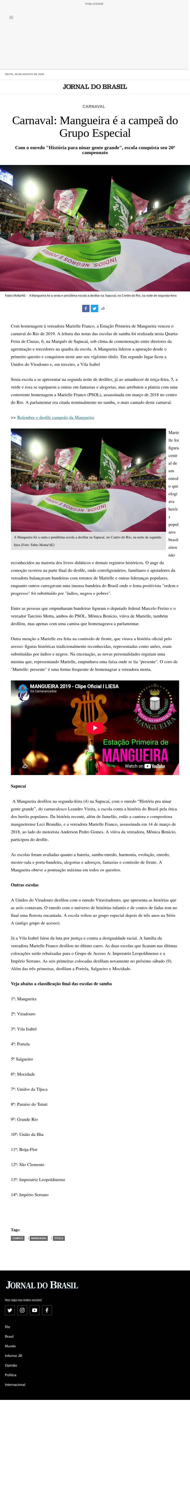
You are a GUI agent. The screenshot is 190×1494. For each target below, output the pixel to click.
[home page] (95, 86)
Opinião (11, 1365)
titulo (58, 1238)
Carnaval (94, 106)
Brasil (9, 1336)
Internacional (15, 1385)
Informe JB (13, 1356)
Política (10, 1375)
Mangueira (38, 1238)
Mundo (10, 1346)
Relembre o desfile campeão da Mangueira (55, 417)
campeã (17, 1238)
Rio (7, 1327)
